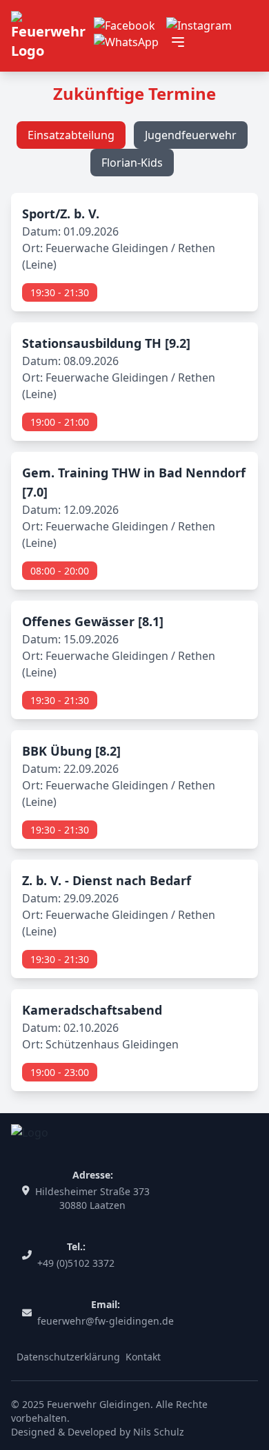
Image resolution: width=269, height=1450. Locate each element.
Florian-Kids (132, 162)
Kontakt (143, 1356)
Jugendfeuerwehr (191, 135)
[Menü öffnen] (178, 42)
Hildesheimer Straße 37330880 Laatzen (92, 1198)
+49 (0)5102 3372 (75, 1263)
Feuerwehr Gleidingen (98, 1404)
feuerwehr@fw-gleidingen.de (105, 1320)
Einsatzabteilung (71, 135)
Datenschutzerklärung (68, 1356)
